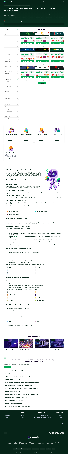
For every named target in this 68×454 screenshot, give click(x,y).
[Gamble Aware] (47, 443)
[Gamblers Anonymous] (15, 443)
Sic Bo (22, 419)
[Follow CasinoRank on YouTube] (58, 433)
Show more (42, 83)
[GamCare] (23, 443)
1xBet (7, 417)
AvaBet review (27, 45)
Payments (42, 1)
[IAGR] (10, 443)
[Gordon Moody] (32, 443)
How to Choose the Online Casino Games (42, 417)
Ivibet (7, 419)
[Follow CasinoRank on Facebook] (50, 433)
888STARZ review (57, 79)
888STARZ (7, 423)
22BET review (57, 45)
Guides (52, 1)
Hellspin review (27, 79)
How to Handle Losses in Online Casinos (42, 423)
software (15, 236)
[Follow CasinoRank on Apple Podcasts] (63, 433)
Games (47, 1)
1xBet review (27, 63)
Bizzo (7, 421)
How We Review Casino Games (22, 423)
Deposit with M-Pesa (27, 43)
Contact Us (60, 417)
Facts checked (18, 20)
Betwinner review (57, 63)
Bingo (22, 415)
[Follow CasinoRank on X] (56, 433)
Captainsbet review (42, 63)
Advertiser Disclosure (60, 20)
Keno (23, 417)
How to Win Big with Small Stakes (42, 419)
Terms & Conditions (18, 452)
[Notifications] (63, 2)
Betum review (42, 79)
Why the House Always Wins (42, 415)
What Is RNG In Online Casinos (42, 421)
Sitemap (51, 452)
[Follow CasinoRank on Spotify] (61, 433)
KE (4, 432)
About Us (60, 415)
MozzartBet (7, 415)
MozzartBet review (42, 45)
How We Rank (60, 421)
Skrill (18, 316)
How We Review (60, 419)
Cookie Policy (35, 452)
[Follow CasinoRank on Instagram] (53, 433)
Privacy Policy (60, 423)
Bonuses (36, 1)
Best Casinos (30, 1)
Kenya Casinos (24, 1)
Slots (23, 421)
